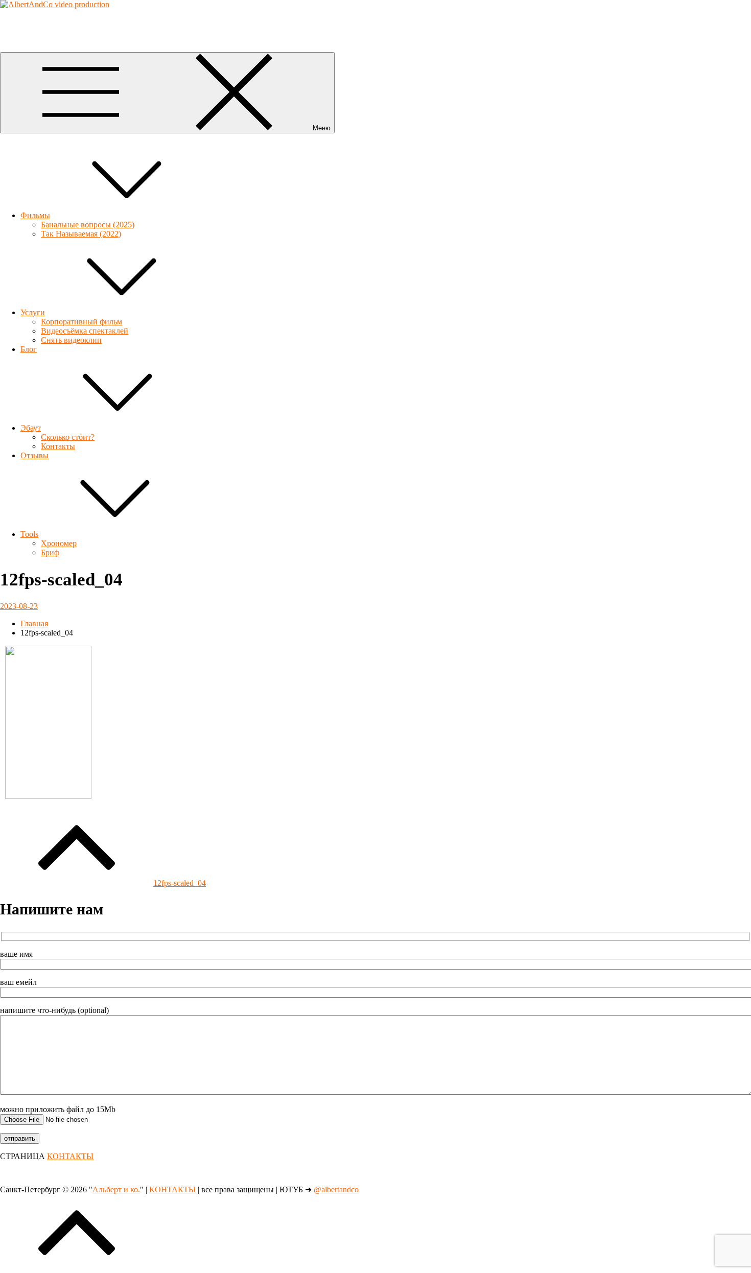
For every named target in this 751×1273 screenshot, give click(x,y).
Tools (29, 534)
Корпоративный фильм (81, 321)
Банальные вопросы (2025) (87, 224)
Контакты (58, 446)
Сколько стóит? (68, 437)
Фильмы (35, 215)
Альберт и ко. (24, 21)
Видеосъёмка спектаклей (84, 330)
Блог (28, 349)
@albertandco (336, 1189)
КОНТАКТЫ (70, 1156)
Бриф (50, 552)
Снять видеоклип (71, 340)
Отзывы (34, 455)
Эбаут (30, 427)
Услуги (32, 312)
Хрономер (59, 543)
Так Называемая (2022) (81, 233)
